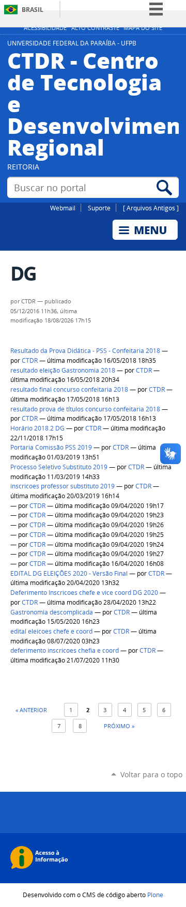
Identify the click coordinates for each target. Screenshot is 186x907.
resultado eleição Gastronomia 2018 (62, 370)
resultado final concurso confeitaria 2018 (69, 389)
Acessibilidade (45, 28)
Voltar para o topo (151, 774)
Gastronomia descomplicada (51, 612)
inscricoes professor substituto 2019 (62, 486)
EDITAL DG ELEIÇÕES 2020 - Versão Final (69, 573)
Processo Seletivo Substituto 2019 (58, 467)
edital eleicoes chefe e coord (51, 631)
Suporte (99, 208)
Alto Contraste (95, 28)
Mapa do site (142, 28)
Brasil (32, 9)
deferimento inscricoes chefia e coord (64, 650)
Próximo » (119, 726)
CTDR (30, 360)
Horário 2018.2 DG (37, 428)
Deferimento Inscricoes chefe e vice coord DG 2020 (84, 592)
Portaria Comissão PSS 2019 (51, 447)
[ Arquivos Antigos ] (151, 208)
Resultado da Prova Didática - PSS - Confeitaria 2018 (85, 350)
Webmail (62, 208)
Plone (155, 894)
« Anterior (31, 710)
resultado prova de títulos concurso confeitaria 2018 (85, 409)
